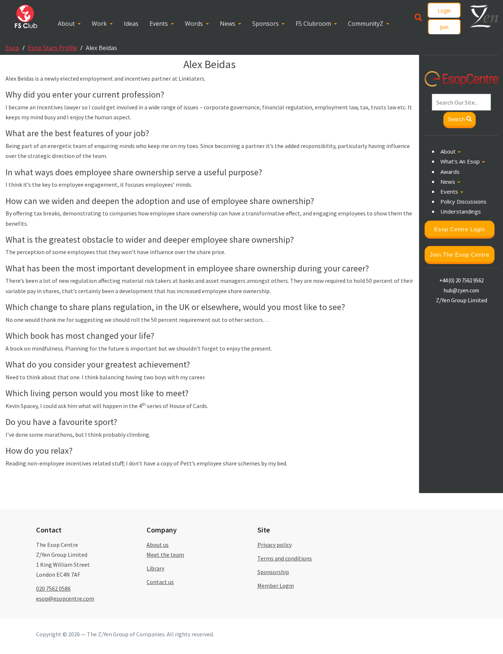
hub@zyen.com (461, 289)
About (66, 24)
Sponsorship (273, 572)
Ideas (131, 24)
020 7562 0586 (53, 588)
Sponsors (265, 24)
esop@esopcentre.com (65, 598)
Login (444, 10)
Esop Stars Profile (52, 48)
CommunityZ (365, 24)
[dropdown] (80, 24)
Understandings (460, 211)
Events (159, 24)
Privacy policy (274, 544)
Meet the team (165, 554)
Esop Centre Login (459, 229)
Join (444, 27)
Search (456, 119)
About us (158, 544)
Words (194, 24)
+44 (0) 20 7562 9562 (461, 280)
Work (99, 24)
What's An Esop (460, 161)
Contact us (160, 582)
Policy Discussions (463, 201)
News (227, 24)
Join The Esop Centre (459, 254)
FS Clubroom (313, 24)
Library (155, 568)
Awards (450, 171)
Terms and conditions (284, 558)
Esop (12, 48)
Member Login (275, 585)
